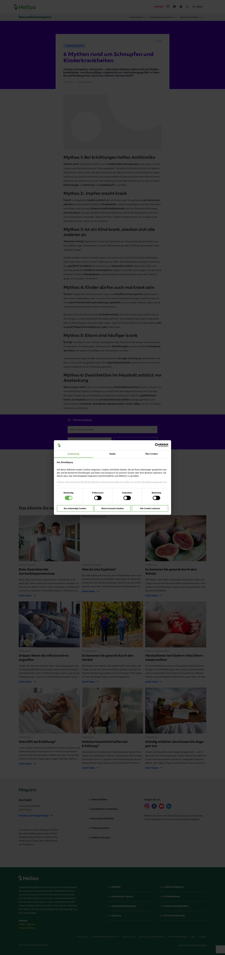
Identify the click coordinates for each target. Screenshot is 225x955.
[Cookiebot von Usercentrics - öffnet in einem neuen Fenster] (156, 445)
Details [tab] (112, 454)
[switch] (98, 498)
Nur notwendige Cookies (75, 508)
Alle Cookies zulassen (150, 508)
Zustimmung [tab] (73, 454)
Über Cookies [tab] (151, 454)
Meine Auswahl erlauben (112, 508)
